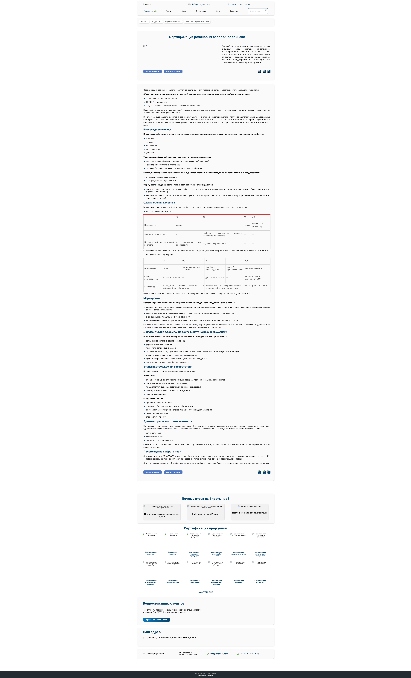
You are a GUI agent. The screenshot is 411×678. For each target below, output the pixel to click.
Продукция (201, 11)
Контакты (234, 11)
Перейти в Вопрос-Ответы (156, 620)
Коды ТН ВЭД (159, 654)
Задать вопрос (173, 71)
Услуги (168, 11)
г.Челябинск (148, 11)
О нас (183, 11)
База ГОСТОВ (148, 654)
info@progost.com (201, 4)
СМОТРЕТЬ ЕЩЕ (205, 592)
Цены (218, 11)
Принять (210, 675)
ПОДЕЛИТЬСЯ (152, 71)
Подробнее (202, 675)
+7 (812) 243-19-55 (241, 4)
